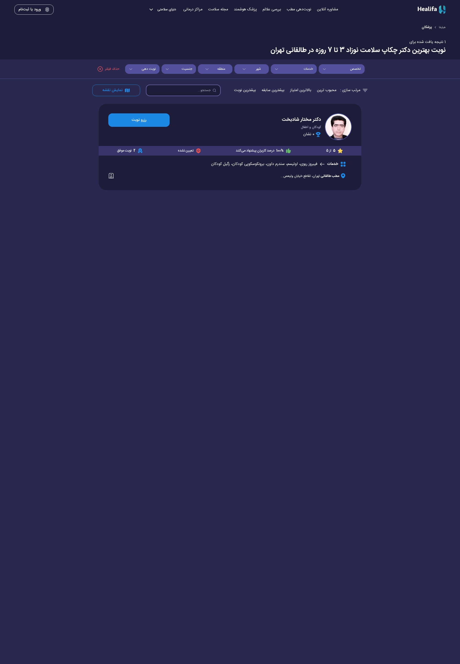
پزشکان (427, 27)
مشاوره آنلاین (327, 9)
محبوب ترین (326, 90)
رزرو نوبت (139, 120)
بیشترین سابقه (273, 90)
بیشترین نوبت (245, 90)
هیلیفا (442, 27)
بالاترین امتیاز (300, 90)
